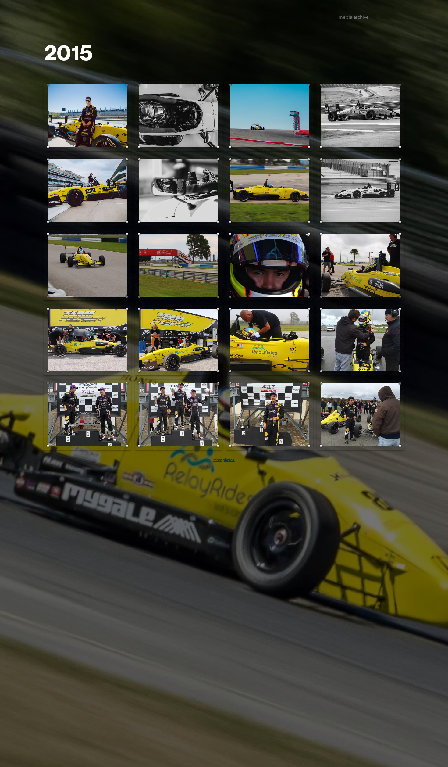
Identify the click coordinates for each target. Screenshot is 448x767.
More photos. (224, 459)
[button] (87, 116)
